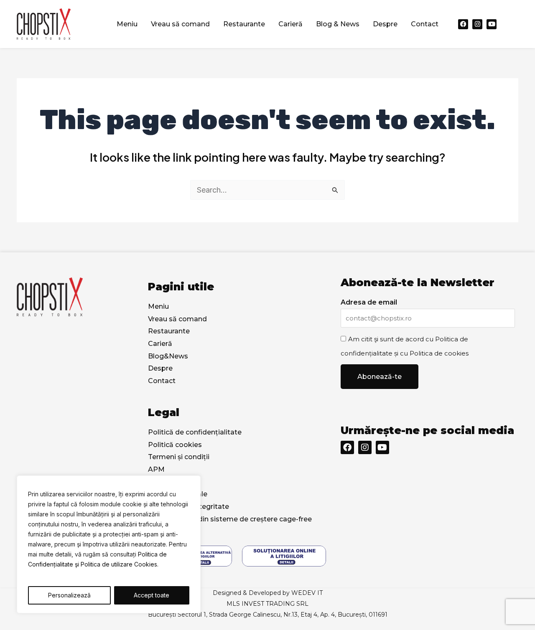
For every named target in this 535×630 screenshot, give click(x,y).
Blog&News (168, 356)
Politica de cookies (439, 353)
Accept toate (151, 595)
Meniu (127, 24)
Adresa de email (369, 302)
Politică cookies (175, 445)
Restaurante (244, 24)
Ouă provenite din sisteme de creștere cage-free (230, 519)
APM (156, 469)
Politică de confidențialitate (195, 432)
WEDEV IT (307, 593)
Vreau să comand (180, 24)
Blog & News (337, 24)
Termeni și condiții (178, 457)
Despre (385, 24)
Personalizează (69, 595)
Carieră (290, 24)
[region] (109, 544)
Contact (424, 24)
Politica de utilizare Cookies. (119, 564)
